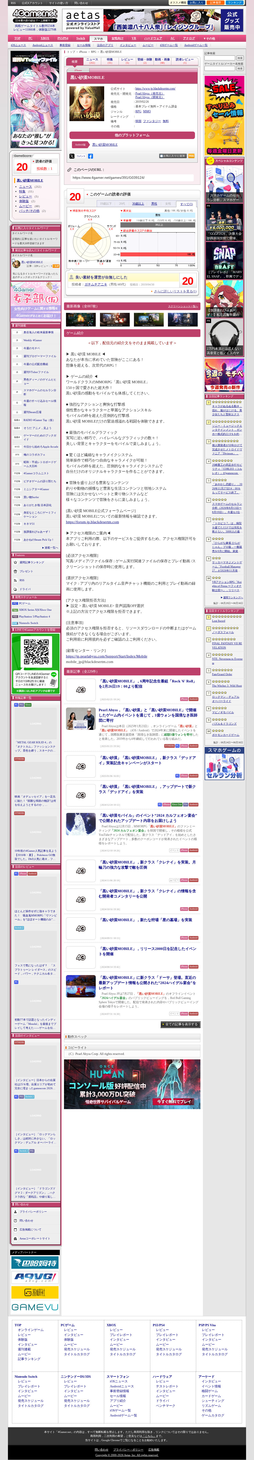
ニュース (25, 186)
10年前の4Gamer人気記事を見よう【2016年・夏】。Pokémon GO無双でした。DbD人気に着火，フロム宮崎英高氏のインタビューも (36, 855)
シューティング (213, 1401)
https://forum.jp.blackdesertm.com (92, 522)
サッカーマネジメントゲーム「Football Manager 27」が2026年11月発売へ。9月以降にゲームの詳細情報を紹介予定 (227, 567)
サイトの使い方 (58, 2)
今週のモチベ (32, 348)
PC (30, 38)
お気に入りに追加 (174, 155)
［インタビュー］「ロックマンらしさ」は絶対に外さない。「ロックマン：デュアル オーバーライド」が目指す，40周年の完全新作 (35, 1139)
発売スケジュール (77, 1349)
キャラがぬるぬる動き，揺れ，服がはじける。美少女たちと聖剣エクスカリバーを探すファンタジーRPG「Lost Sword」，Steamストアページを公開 (227, 411)
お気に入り (196, 2)
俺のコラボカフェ (34, 454)
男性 (154, 203)
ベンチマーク (165, 1406)
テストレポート (167, 1386)
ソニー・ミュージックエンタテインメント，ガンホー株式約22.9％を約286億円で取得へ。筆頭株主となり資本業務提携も (227, 430)
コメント (80, 156)
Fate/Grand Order (222, 674)
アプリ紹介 (118, 1401)
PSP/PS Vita (207, 1325)
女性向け (118, 38)
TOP (17, 38)
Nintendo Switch (28, 622)
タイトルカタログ (77, 1354)
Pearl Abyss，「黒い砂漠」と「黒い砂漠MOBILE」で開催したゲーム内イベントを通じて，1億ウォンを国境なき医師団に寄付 (148, 715)
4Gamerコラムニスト (36, 473)
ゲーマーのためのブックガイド (40, 437)
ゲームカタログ (213, 1415)
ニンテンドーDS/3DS (76, 1376)
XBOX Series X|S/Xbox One (35, 609)
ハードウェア (153, 38)
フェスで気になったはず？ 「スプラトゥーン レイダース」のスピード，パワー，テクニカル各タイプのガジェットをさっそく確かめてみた (35, 970)
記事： (32, 266)
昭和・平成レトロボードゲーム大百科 (40, 464)
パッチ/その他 (29, 211)
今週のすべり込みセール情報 (40, 403)
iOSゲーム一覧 (169, 45)
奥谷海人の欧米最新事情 (39, 332)
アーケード (206, 1376)
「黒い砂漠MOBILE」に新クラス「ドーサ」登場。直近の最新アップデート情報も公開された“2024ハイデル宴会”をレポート (147, 983)
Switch (80, 38)
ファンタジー (152, 121)
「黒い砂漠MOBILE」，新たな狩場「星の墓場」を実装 (145, 920)
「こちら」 (149, 1435)
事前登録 (65, 45)
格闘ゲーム (210, 1391)
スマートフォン (118, 1376)
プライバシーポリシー (33, 1211)
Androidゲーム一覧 (196, 45)
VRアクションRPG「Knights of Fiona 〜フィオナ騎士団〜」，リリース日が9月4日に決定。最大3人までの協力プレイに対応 (227, 586)
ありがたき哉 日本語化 (38, 505)
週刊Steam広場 (32, 412)
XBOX (45, 38)
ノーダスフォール (223, 632)
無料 (166, 121)
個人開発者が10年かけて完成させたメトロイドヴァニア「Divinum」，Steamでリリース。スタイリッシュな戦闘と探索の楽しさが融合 (227, 450)
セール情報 (84, 45)
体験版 (24, 201)
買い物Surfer (31, 497)
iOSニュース (18, 45)
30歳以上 (138, 203)
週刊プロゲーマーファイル (40, 356)
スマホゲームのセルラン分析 (40, 392)
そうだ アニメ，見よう (38, 427)
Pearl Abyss (142, 93)
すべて (186, 204)
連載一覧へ (51, 547)
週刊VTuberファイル (36, 372)
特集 (22, 191)
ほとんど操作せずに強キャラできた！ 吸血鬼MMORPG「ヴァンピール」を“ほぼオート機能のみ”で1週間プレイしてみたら (36, 916)
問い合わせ (81, 2)
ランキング (235, 2)
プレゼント (26, 570)
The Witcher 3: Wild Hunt (227, 685)
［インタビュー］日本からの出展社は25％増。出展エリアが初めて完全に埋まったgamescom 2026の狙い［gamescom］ (35, 1084)
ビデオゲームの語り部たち (40, 481)
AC (172, 38)
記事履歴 (215, 2)
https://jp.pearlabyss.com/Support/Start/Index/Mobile (106, 656)
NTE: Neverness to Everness (227, 660)
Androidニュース (42, 45)
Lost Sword (218, 620)
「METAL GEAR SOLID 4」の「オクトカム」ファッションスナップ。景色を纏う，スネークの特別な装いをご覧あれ (35, 747)
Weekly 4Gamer (33, 340)
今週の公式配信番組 (36, 364)
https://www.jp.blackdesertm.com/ (155, 88)
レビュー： (45, 266)
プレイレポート (121, 1335)
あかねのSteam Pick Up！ (39, 539)
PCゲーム (25, 603)
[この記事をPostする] (71, 156)
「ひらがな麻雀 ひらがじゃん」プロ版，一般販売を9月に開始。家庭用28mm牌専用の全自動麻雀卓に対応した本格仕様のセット (227, 547)
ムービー (148, 45)
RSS (13, 2)
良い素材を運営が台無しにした (101, 277)
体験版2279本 (48, 29)
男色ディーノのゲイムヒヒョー (40, 381)
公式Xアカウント (32, 2)
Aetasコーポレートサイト (35, 1238)
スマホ (98, 39)
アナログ (189, 38)
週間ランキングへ (233, 597)
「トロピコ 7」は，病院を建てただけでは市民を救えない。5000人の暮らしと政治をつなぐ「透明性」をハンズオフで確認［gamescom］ (227, 528)
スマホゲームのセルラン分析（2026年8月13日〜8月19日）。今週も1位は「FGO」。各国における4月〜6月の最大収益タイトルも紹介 (227, 508)
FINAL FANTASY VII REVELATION (227, 645)
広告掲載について (30, 1229)
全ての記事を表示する (181, 1024)
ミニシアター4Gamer (36, 489)
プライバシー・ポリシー (128, 1449)
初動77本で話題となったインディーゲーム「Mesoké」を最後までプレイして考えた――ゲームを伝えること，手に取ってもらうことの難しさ (35, 1024)
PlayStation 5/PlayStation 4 (34, 616)
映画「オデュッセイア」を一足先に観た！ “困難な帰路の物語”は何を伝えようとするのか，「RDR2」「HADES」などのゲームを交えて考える (35, 801)
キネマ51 (29, 523)
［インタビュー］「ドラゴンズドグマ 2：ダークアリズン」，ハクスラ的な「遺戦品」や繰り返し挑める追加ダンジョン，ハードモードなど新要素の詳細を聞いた (35, 1193)
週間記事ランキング (32, 562)
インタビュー (128, 45)
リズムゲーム (211, 1406)
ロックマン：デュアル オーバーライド (225, 699)
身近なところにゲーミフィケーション (40, 514)
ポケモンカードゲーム (225, 734)
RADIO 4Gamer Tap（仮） (39, 420)
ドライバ (25, 588)
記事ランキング (29, 1359)
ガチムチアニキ (96, 284)
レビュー (25, 196)
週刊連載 (24, 1349)
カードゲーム (211, 1396)
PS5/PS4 (63, 38)
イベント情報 (211, 1386)
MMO (147, 111)
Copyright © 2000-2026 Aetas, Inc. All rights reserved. (127, 1455)
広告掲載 (153, 1449)
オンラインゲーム (31, 1330)
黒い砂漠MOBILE (32, 262)
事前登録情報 (119, 1391)
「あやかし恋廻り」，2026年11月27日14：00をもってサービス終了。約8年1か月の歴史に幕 (227, 489)
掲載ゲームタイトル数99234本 (35, 26)
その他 (206, 1410)
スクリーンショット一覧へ (183, 306)
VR (134, 38)
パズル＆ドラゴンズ (224, 723)
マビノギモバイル (223, 712)
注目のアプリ (105, 45)
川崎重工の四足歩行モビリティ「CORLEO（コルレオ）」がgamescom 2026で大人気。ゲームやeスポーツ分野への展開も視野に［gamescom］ (227, 469)
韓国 (138, 121)
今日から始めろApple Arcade (41, 446)
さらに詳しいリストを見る (175, 291)
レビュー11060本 (24, 29)
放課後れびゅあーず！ (37, 531)
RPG (138, 111)
